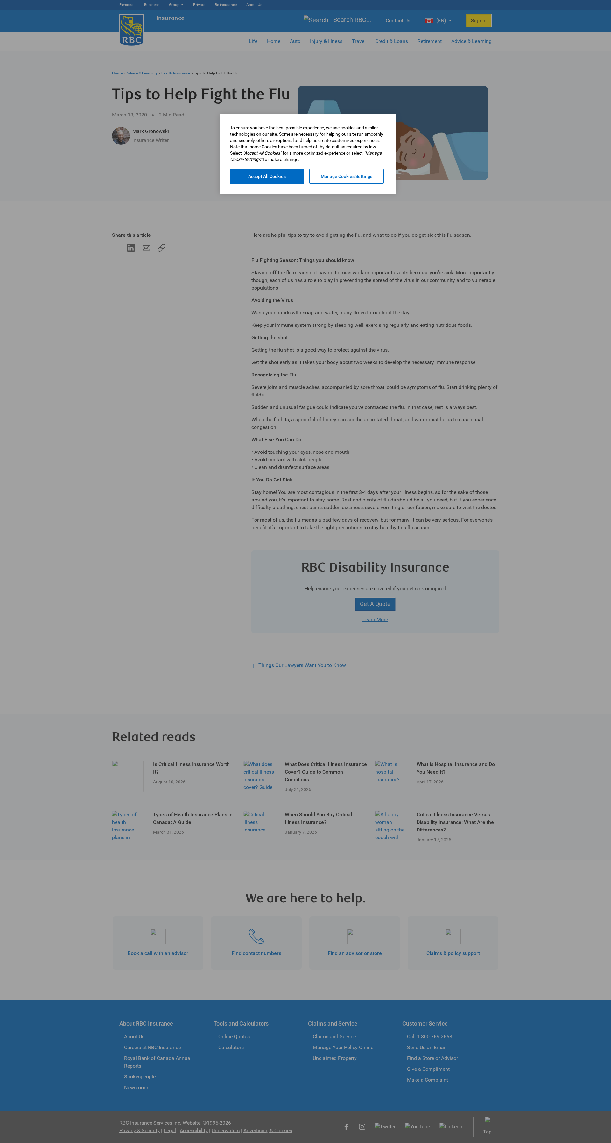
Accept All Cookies (267, 176)
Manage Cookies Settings (346, 176)
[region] (308, 154)
